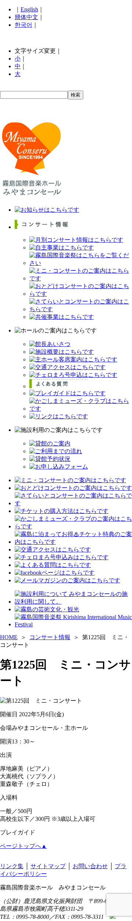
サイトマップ (48, 866)
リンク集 (11, 866)
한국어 (23, 25)
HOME (9, 637)
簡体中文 (26, 17)
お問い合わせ (90, 866)
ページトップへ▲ (23, 846)
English (29, 9)
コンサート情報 (49, 637)
